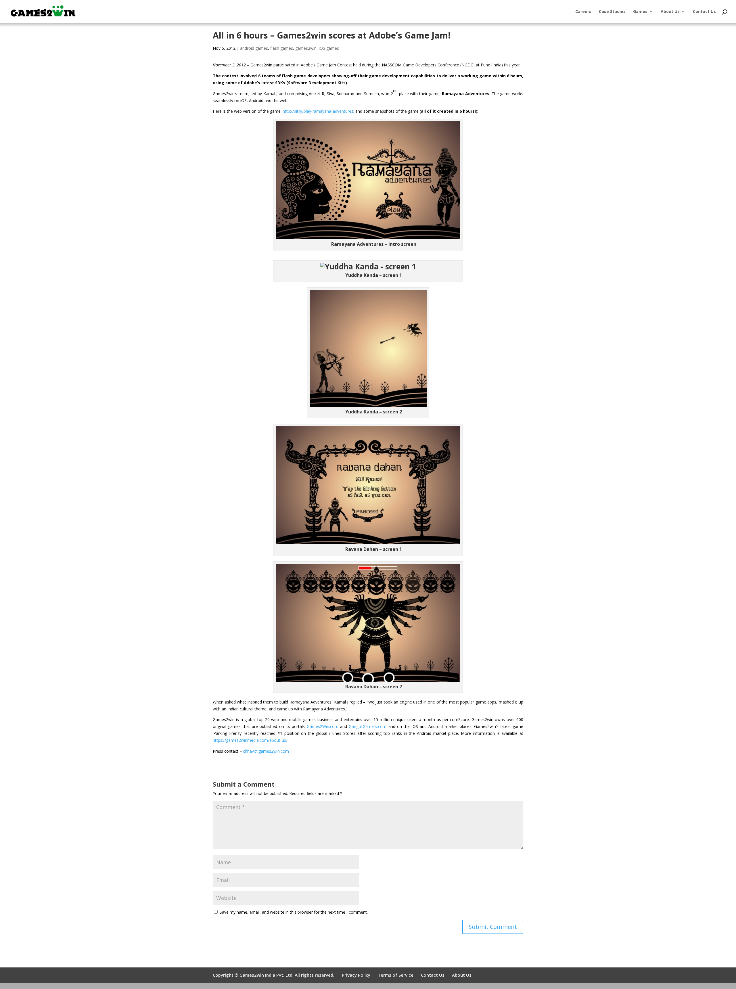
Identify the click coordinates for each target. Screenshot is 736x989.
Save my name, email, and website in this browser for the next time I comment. (294, 912)
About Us (670, 11)
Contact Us (704, 11)
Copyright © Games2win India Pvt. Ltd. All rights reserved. (273, 975)
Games (640, 11)
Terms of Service (395, 975)
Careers (583, 11)
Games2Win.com (322, 726)
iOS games (329, 48)
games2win (306, 48)
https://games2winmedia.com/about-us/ (250, 740)
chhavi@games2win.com (266, 751)
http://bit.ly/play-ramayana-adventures (318, 111)
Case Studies (612, 11)
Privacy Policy (356, 975)
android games (254, 48)
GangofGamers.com (367, 726)
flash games (281, 48)
